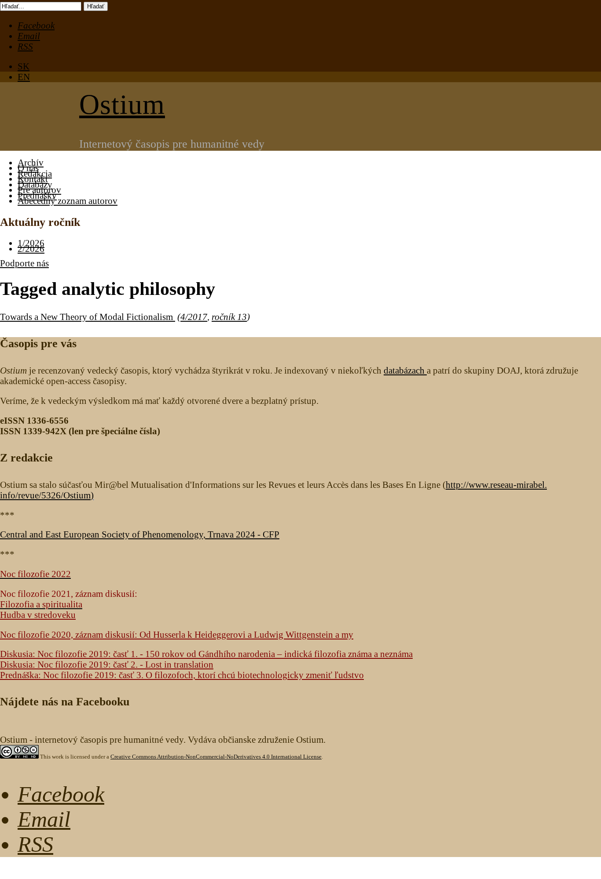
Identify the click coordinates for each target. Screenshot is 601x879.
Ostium (122, 104)
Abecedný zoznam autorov (67, 201)
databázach (405, 370)
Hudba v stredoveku (38, 615)
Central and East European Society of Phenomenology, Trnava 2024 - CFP (139, 534)
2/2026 (31, 248)
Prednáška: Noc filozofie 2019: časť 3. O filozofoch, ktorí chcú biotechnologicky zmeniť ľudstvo (182, 675)
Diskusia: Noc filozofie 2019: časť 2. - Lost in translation (106, 664)
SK (23, 66)
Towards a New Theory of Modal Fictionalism (87, 317)
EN (24, 77)
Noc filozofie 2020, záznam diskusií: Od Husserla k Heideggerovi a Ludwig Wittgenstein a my (176, 634)
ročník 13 (229, 317)
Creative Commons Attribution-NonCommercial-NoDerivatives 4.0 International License (216, 756)
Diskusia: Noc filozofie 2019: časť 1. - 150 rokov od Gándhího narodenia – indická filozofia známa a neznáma (206, 654)
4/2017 (193, 317)
